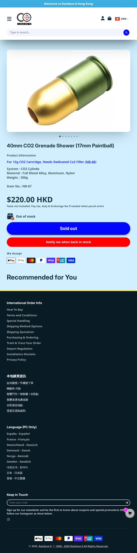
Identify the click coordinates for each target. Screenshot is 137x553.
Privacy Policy (16, 360)
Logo (24, 18)
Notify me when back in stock (68, 242)
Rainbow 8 (45, 546)
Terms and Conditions (22, 315)
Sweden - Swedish (19, 461)
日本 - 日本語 (14, 473)
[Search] (126, 32)
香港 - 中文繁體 (16, 478)
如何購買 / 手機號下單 (20, 383)
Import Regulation (19, 349)
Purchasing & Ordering (22, 337)
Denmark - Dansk (18, 450)
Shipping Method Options (24, 326)
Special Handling (18, 321)
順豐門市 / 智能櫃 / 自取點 (23, 394)
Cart (109, 18)
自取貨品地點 (15, 405)
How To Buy (15, 309)
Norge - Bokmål (17, 456)
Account (103, 18)
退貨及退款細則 (16, 411)
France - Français (18, 439)
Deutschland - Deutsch (22, 445)
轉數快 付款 (14, 388)
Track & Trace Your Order (24, 343)
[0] (129, 513)
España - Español (18, 434)
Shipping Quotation (20, 332)
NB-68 (90, 162)
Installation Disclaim (21, 354)
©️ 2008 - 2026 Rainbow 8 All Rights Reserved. (80, 546)
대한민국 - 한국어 (17, 467)
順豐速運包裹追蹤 (17, 400)
